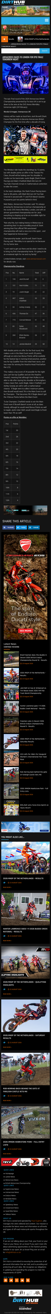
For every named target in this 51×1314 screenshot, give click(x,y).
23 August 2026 (27, 663)
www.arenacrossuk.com (36, 259)
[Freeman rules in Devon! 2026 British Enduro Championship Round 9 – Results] (11, 725)
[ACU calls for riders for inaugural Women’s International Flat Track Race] (11, 758)
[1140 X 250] (25, 832)
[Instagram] (17, 1280)
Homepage (5, 44)
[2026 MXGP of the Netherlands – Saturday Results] (11, 741)
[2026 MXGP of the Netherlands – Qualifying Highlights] (25, 962)
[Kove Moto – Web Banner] (25, 514)
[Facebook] (5, 1280)
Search (46, 50)
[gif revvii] (25, 1165)
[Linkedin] (28, 1280)
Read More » (12, 887)
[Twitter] (11, 1280)
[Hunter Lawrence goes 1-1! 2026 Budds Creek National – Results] (11, 708)
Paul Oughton (36, 1221)
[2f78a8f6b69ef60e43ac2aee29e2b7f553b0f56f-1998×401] (25, 1296)
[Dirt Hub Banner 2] (25, 162)
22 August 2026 (27, 712)
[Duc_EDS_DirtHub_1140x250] (25, 34)
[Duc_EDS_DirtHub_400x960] (25, 639)
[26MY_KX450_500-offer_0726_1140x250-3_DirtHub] (25, 16)
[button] (47, 20)
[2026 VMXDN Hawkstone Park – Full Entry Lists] (11, 791)
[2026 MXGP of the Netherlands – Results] (11, 675)
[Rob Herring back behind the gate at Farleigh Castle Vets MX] (11, 774)
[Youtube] (22, 1280)
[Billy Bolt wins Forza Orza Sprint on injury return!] (11, 807)
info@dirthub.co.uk (13, 1252)
